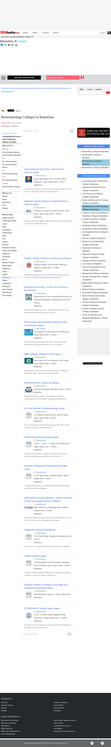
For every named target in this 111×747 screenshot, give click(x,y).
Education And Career (8, 723)
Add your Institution (55, 77)
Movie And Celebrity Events (10, 731)
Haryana (5, 244)
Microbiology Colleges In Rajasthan (95, 167)
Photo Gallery (58, 723)
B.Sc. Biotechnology (9, 161)
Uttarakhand (7, 292)
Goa (3, 239)
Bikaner (5, 196)
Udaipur (5, 208)
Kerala (4, 259)
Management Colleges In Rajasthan (95, 273)
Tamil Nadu (6, 283)
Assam (4, 224)
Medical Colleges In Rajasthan (93, 289)
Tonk (4, 205)
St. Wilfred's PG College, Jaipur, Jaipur (42, 608)
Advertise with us (7, 705)
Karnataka (6, 256)
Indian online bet (6, 728)
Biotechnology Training (11, 186)
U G (3, 158)
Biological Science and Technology (55, 88)
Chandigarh (6, 230)
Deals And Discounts (8, 734)
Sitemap (4, 710)
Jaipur (4, 199)
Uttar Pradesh (7, 289)
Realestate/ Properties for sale (64, 731)
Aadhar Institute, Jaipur (35, 556)
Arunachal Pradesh (9, 221)
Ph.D (4, 177)
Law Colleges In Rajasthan (92, 264)
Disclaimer (57, 710)
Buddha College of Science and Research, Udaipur (48, 258)
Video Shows (5, 726)
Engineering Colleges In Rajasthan (95, 229)
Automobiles (58, 728)
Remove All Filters (9, 133)
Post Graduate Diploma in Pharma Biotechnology (11, 153)
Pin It (18, 111)
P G (3, 170)
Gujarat (5, 242)
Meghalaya (6, 268)
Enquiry (3, 708)
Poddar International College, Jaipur (41, 437)
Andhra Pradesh (8, 218)
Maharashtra (7, 265)
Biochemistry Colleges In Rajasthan (95, 151)
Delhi (4, 236)
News (35, 33)
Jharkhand (6, 253)
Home (25, 33)
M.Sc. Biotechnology (9, 174)
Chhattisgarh (7, 233)
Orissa (4, 271)
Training (5, 183)
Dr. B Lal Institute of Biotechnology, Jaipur (44, 408)
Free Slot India (59, 708)
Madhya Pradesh (8, 262)
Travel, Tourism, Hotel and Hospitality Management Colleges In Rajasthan (95, 318)
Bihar (4, 227)
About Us (4, 702)
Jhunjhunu (6, 202)
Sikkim (4, 280)
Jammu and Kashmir (9, 250)
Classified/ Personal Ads (62, 726)
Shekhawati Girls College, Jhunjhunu (41, 382)
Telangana (6, 286)
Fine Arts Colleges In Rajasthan (94, 238)
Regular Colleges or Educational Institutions (19, 88)
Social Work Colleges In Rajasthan (95, 292)
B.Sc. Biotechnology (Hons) (9, 165)
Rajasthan (6, 277)
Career (45, 33)
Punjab (4, 274)
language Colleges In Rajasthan (94, 260)
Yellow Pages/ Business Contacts (65, 720)
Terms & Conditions (60, 702)
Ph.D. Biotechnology (9, 180)
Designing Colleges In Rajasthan (94, 225)
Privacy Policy (58, 705)
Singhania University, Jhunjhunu (40, 529)
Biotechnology (7, 92)
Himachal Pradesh (9, 248)
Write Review (40, 175)
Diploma (5, 149)
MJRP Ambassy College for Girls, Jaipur (42, 354)
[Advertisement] (55, 15)
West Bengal (6, 295)
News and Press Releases (9, 720)
